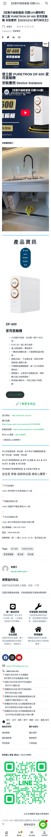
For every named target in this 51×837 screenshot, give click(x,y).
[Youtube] (19, 657)
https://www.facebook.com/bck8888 (28, 429)
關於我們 (33, 733)
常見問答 (6, 743)
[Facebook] (5, 657)
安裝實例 (16, 31)
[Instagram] (12, 657)
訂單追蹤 (33, 743)
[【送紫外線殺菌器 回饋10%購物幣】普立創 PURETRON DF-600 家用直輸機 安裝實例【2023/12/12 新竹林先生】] (2, 37)
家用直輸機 (8, 554)
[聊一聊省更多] (13, 606)
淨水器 (30, 554)
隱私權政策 (7, 738)
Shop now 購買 (15, 395)
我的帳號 (45, 835)
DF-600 (14, 549)
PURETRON (27, 549)
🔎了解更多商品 (25, 403)
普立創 (20, 554)
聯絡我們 (33, 738)
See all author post (19, 571)
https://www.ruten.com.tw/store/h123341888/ (21, 424)
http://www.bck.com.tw (21, 415)
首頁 (6, 835)
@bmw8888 (20, 435)
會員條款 (6, 733)
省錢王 (9, 27)
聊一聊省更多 (12, 612)
